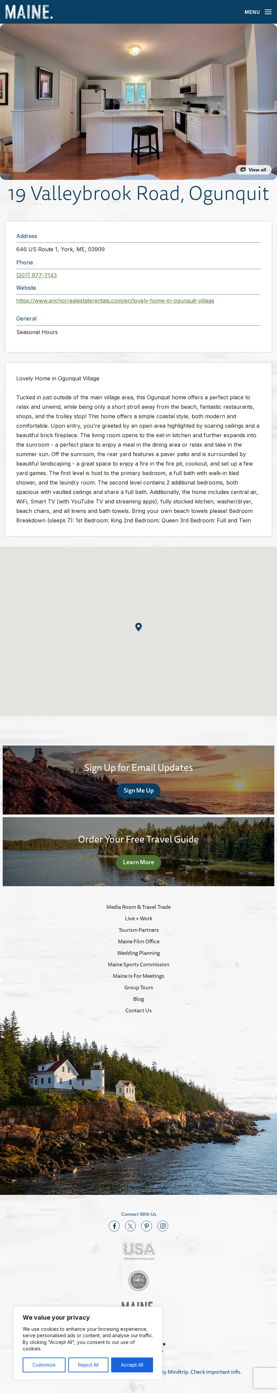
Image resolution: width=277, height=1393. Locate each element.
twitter (130, 1226)
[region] (88, 1342)
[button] (138, 102)
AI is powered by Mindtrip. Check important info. (185, 1371)
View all (257, 169)
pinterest (146, 1226)
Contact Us (138, 1010)
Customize (44, 1365)
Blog (138, 998)
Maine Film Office (138, 941)
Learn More (138, 862)
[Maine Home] (29, 12)
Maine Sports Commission (138, 964)
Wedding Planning (138, 952)
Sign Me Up (139, 790)
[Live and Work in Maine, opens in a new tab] (138, 1281)
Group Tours (138, 987)
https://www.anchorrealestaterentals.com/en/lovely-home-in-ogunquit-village (115, 300)
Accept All (132, 1365)
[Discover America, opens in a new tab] (138, 1251)
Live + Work (138, 918)
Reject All (88, 1365)
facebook (114, 1226)
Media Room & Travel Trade (138, 906)
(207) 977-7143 (36, 275)
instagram (162, 1226)
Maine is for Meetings (138, 975)
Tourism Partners (139, 929)
